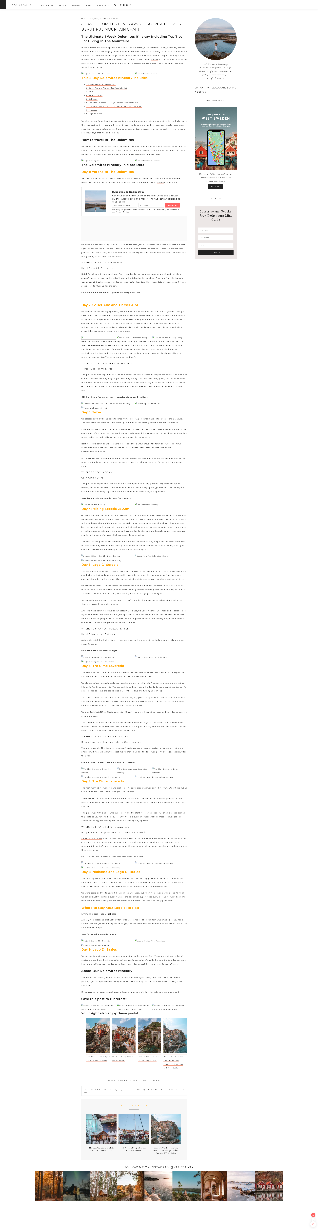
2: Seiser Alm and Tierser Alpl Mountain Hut (106, 88)
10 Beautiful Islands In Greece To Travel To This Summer (159, 1090)
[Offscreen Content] (3, 4)
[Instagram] (220, 198)
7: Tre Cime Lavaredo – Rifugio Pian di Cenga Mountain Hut (114, 106)
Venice (160, 182)
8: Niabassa (91, 110)
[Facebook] (211, 198)
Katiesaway (22, 4)
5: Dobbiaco (92, 99)
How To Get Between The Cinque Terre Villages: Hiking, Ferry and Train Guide (166, 1150)
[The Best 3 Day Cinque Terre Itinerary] (124, 1036)
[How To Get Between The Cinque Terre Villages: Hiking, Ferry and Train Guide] (175, 1036)
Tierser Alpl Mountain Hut (96, 369)
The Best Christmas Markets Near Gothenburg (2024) (101, 1149)
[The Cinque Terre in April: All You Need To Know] (98, 1036)
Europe (84, 19)
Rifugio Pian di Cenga (91, 838)
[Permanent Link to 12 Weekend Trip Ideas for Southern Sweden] (134, 1144)
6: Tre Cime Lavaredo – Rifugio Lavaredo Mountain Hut (112, 103)
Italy (96, 19)
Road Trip (103, 19)
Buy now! (215, 186)
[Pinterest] (216, 198)
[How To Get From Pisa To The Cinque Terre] (149, 1036)
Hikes (91, 19)
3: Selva (90, 92)
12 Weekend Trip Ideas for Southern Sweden (134, 1149)
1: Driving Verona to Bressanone (101, 84)
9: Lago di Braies (94, 114)
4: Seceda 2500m (94, 95)
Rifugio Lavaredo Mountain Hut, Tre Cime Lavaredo (111, 742)
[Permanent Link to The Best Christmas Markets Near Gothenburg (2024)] (101, 1144)
